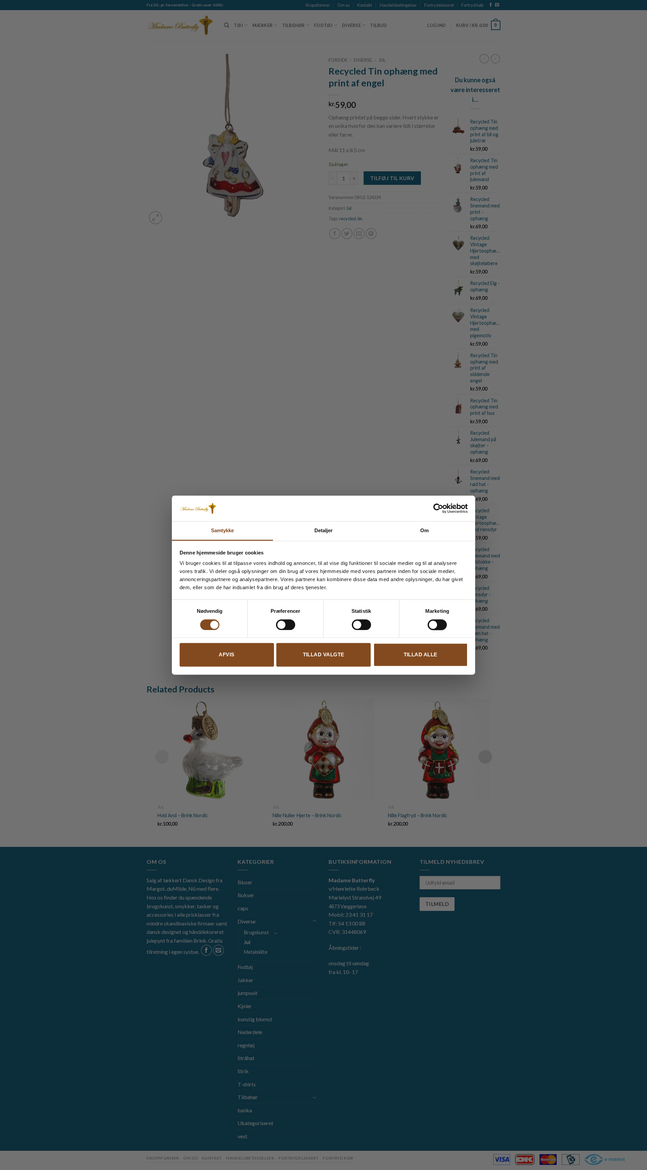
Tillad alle (420, 655)
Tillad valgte (323, 655)
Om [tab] (424, 531)
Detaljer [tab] (323, 531)
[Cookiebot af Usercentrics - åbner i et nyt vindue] (438, 508)
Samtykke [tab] (222, 531)
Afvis (226, 655)
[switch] (285, 624)
